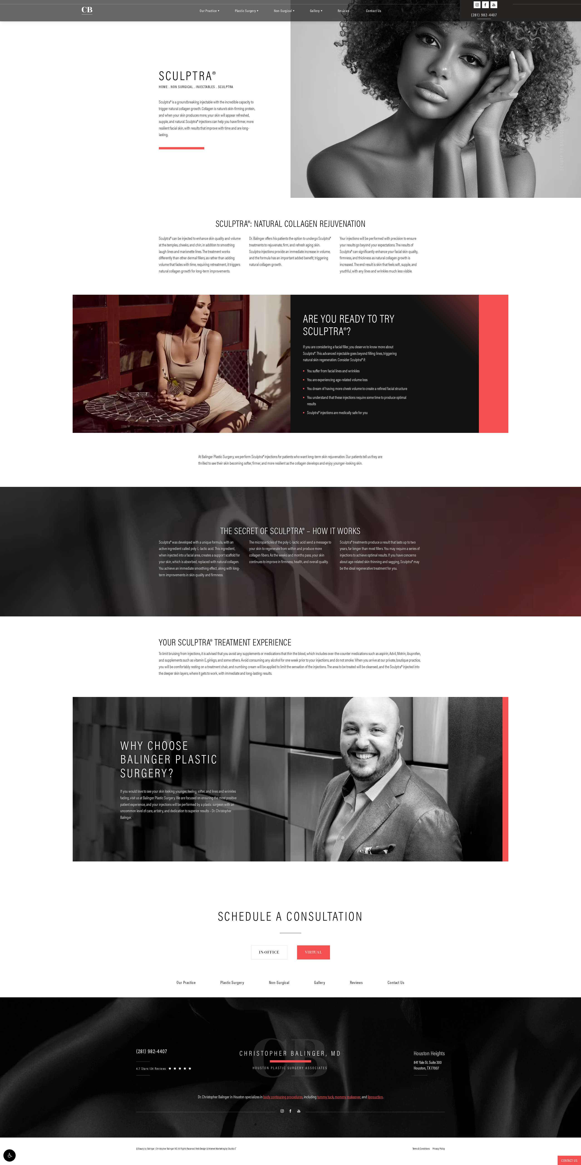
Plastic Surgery (245, 10)
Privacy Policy (439, 1148)
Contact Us (373, 10)
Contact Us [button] (569, 1160)
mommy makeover (348, 1096)
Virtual (313, 952)
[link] (151, 1051)
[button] (9, 1155)
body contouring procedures (283, 1096)
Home (163, 86)
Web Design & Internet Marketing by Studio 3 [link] (215, 1148)
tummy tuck (325, 1096)
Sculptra (225, 86)
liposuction (375, 1096)
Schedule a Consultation (290, 915)
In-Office (269, 952)
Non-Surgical (283, 10)
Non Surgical (182, 86)
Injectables (205, 86)
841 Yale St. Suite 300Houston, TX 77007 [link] (428, 1065)
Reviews (344, 10)
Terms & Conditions (421, 1148)
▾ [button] (218, 10)
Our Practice (208, 10)
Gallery (315, 10)
